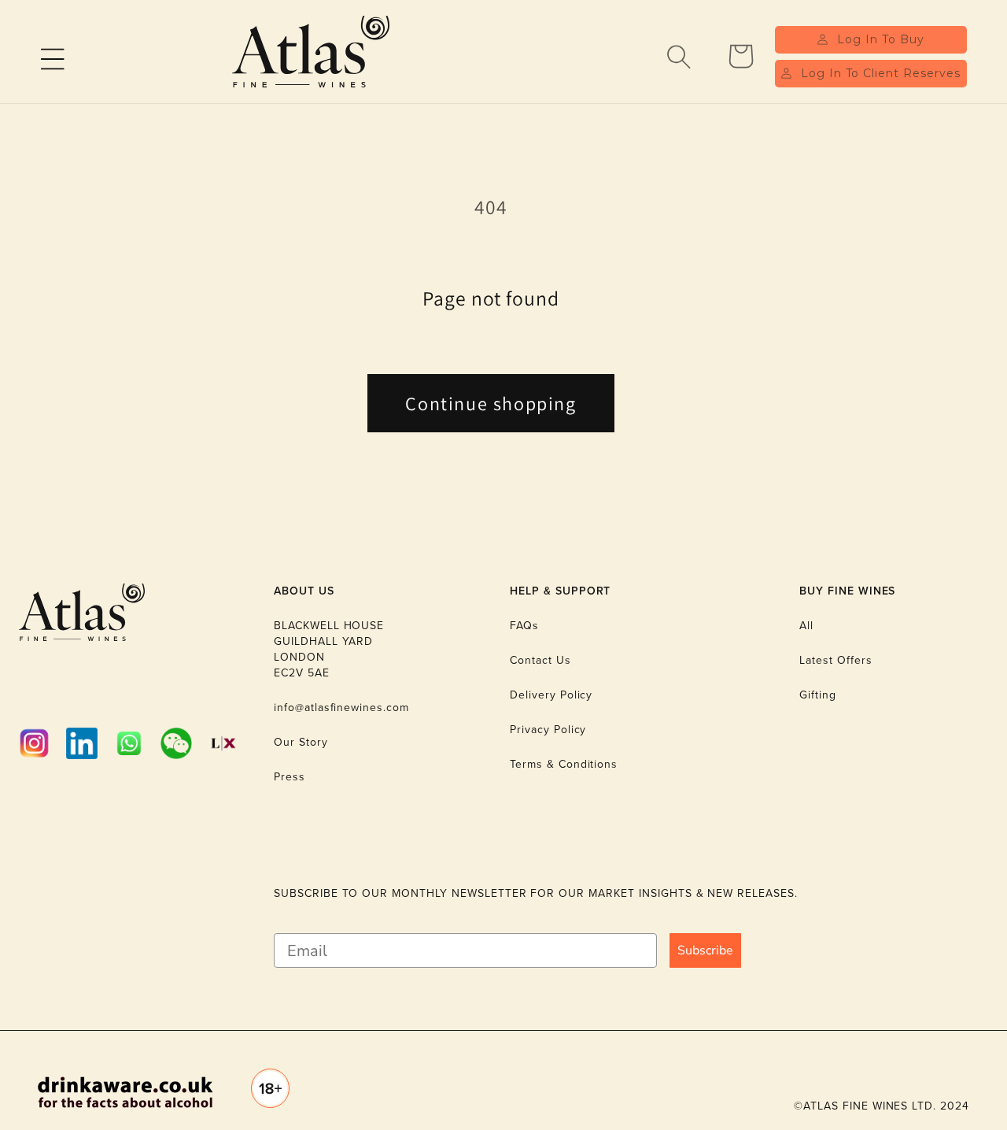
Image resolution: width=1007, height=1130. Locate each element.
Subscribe (705, 950)
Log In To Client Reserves (881, 73)
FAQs (524, 625)
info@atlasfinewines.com (341, 707)
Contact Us (540, 660)
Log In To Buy (880, 39)
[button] (52, 59)
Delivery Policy (551, 695)
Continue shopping (490, 403)
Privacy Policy (548, 729)
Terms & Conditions (564, 764)
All (806, 625)
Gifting (817, 695)
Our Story (301, 742)
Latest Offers (835, 660)
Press (289, 777)
